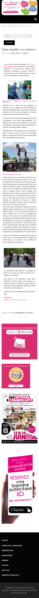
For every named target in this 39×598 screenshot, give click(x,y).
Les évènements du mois (22, 313)
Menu (35, 19)
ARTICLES (5, 570)
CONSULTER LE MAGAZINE (12, 545)
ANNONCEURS (7, 555)
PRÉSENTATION (7, 550)
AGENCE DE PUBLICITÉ (10, 575)
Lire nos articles (11, 26)
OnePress (15, 590)
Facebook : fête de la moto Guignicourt (15, 300)
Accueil (3, 26)
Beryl (25, 53)
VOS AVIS (5, 565)
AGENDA (5, 560)
